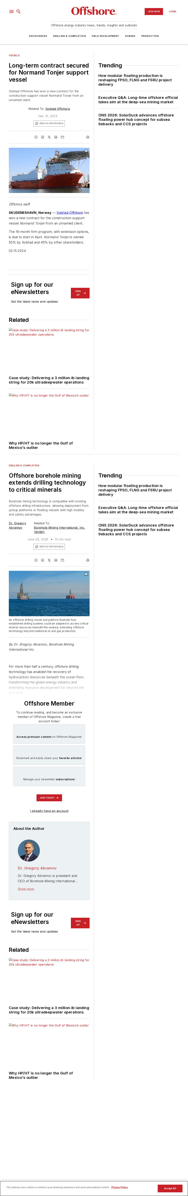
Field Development (105, 36)
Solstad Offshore (57, 109)
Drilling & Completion (69, 36)
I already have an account (49, 811)
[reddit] (56, 137)
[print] (88, 137)
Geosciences (38, 36)
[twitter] (49, 137)
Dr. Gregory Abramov (37, 868)
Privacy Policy (119, 1187)
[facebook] (36, 137)
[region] (94, 1188)
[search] (18, 11)
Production (150, 36)
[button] (11, 11)
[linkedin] (42, 137)
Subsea (130, 36)
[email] (62, 137)
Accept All (170, 1188)
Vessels (14, 55)
